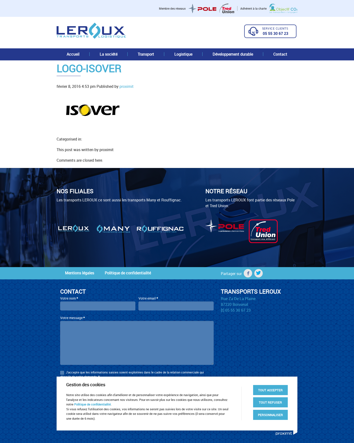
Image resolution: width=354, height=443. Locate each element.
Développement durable (233, 54)
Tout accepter (270, 390)
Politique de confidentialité (128, 273)
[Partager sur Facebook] (248, 273)
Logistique (183, 54)
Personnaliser (270, 415)
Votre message (72, 317)
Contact (280, 54)
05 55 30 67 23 (275, 33)
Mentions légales (79, 273)
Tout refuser (270, 402)
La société (109, 54)
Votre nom (69, 298)
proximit (126, 86)
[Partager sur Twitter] (258, 273)
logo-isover (89, 68)
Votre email (148, 298)
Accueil (73, 54)
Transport (146, 54)
